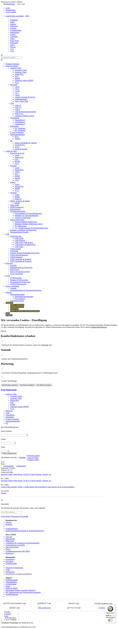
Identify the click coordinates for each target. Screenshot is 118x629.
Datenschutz (10, 572)
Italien (12, 22)
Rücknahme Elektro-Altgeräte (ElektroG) (21, 590)
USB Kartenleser (16, 257)
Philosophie (10, 541)
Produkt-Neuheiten (12, 64)
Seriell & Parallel (21, 149)
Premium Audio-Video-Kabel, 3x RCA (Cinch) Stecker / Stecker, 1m (26, 474)
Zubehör (9, 292)
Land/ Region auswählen (15, 16)
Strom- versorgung (12, 286)
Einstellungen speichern (10, 385)
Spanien (13, 24)
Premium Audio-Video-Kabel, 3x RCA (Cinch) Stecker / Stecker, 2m (26, 481)
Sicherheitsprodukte (17, 294)
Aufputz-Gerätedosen (22, 218)
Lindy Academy (9, 314)
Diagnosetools (15, 209)
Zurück (3, 493)
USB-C (17, 172)
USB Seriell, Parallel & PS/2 (25, 245)
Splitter (12, 182)
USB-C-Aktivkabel (17, 305)
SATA (17, 147)
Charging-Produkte (17, 307)
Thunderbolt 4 (20, 122)
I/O (11, 141)
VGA (17, 83)
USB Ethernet (20, 240)
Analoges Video (21, 72)
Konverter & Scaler (17, 153)
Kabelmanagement (17, 301)
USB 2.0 (18, 105)
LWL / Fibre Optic (21, 101)
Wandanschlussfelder (17, 211)
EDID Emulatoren (17, 207)
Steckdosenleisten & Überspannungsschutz (25, 290)
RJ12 (17, 137)
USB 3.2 (18, 107)
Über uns (9, 537)
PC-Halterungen (21, 226)
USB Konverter (16, 236)
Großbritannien (15, 30)
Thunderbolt (14, 118)
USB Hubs (14, 251)
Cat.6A (17, 91)
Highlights (9, 303)
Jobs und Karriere (12, 547)
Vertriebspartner (9, 4)
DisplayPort (19, 74)
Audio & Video (15, 68)
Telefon (17, 139)
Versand (8, 522)
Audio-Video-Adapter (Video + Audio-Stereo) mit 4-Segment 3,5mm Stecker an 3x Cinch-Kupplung (37, 487)
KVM (8, 276)
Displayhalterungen (17, 220)
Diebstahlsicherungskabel (24, 297)
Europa (12, 34)
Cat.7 (17, 93)
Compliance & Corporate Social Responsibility (23, 543)
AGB (8, 570)
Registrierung (10, 10)
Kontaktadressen (12, 529)
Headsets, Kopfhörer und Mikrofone (23, 230)
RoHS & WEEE (12, 588)
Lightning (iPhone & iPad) (24, 116)
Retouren (9, 524)
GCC (12, 49)
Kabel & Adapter (12, 66)
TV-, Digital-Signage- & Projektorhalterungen (31, 228)
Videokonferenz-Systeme (19, 232)
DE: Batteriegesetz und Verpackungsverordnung (23, 592)
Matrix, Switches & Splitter (20, 201)
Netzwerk (13, 85)
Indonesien (14, 43)
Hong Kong (14, 41)
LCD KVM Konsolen (18, 284)
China (12, 39)
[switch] (110, 620)
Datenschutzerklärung (99, 327)
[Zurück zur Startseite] (2, 55)
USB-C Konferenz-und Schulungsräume (25, 311)
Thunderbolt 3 (20, 120)
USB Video (19, 247)
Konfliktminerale (12, 594)
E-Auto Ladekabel (17, 132)
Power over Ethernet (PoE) (20, 272)
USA (12, 51)
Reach (8, 586)
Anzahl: (4, 470)
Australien (14, 37)
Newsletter (9, 561)
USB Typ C (19, 114)
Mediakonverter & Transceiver (21, 267)
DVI (16, 76)
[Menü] (114, 606)
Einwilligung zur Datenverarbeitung (19, 574)
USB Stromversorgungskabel (25, 112)
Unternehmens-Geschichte (15, 545)
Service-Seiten (11, 12)
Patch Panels (14, 270)
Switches (13, 193)
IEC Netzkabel (20, 130)
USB (12, 103)
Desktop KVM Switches (19, 280)
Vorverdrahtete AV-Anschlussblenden (28, 213)
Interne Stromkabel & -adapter (26, 143)
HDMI (17, 78)
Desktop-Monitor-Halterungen (26, 222)
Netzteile (13, 288)
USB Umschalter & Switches (20, 261)
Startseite (22, 457)
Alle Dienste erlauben (44, 385)
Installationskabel (21, 99)
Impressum (9, 553)
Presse (8, 549)
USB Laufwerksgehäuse (19, 255)
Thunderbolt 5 (20, 124)
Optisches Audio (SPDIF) (24, 80)
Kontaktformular (12, 580)
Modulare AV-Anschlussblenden (26, 216)
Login (8, 8)
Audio (17, 155)
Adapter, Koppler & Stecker (25, 97)
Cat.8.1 (17, 95)
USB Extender (15, 249)
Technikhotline (11, 584)
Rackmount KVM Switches (20, 282)
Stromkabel (14, 126)
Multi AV (18, 199)
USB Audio (19, 238)
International (14, 32)
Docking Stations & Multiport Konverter (25, 253)
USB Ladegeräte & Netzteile (20, 259)
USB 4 (17, 110)
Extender (13, 166)
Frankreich (14, 20)
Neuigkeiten (10, 559)
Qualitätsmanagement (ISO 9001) (18, 551)
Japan (12, 45)
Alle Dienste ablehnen (27, 385)
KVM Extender (16, 278)
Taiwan (13, 47)
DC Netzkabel (20, 128)
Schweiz (13, 28)
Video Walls (14, 205)
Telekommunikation (17, 134)
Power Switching (16, 274)
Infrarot (17, 178)
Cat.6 (17, 89)
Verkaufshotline (11, 582)
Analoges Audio (21, 70)
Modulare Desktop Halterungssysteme (29, 224)
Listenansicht (21, 466)
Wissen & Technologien (14, 568)
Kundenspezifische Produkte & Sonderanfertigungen (25, 531)
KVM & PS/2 (20, 145)
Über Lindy (21, 4)
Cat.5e (17, 87)
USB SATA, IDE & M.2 (24, 243)
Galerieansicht (8, 466)
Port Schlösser (20, 299)
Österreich (14, 26)
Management (10, 539)
